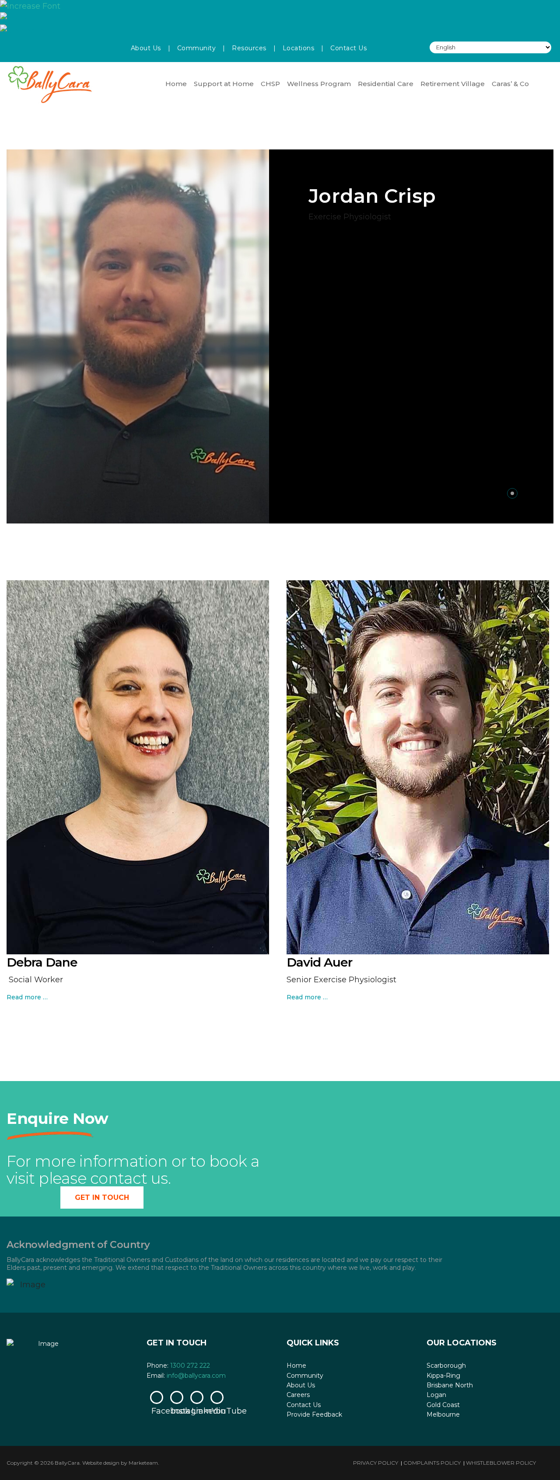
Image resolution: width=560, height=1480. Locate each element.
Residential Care (385, 84)
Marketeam (143, 1462)
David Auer (319, 962)
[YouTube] (217, 1397)
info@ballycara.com (196, 1375)
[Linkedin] (196, 1397)
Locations (299, 48)
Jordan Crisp (372, 196)
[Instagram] (176, 1397)
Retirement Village (452, 84)
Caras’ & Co (510, 84)
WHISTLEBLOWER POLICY (501, 1462)
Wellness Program (319, 84)
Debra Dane (42, 962)
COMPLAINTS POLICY (432, 1462)
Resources (249, 48)
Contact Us (348, 48)
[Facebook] (156, 1397)
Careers (298, 1395)
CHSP (270, 84)
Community (196, 48)
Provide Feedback (314, 1414)
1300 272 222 (190, 1365)
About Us (146, 48)
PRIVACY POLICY (375, 1462)
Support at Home (224, 84)
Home (176, 84)
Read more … (27, 997)
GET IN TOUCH (102, 1197)
